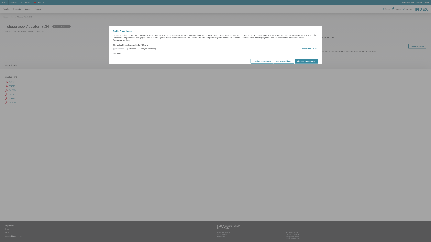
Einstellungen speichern (262, 61)
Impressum (117, 53)
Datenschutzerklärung (284, 61)
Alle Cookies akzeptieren (306, 61)
